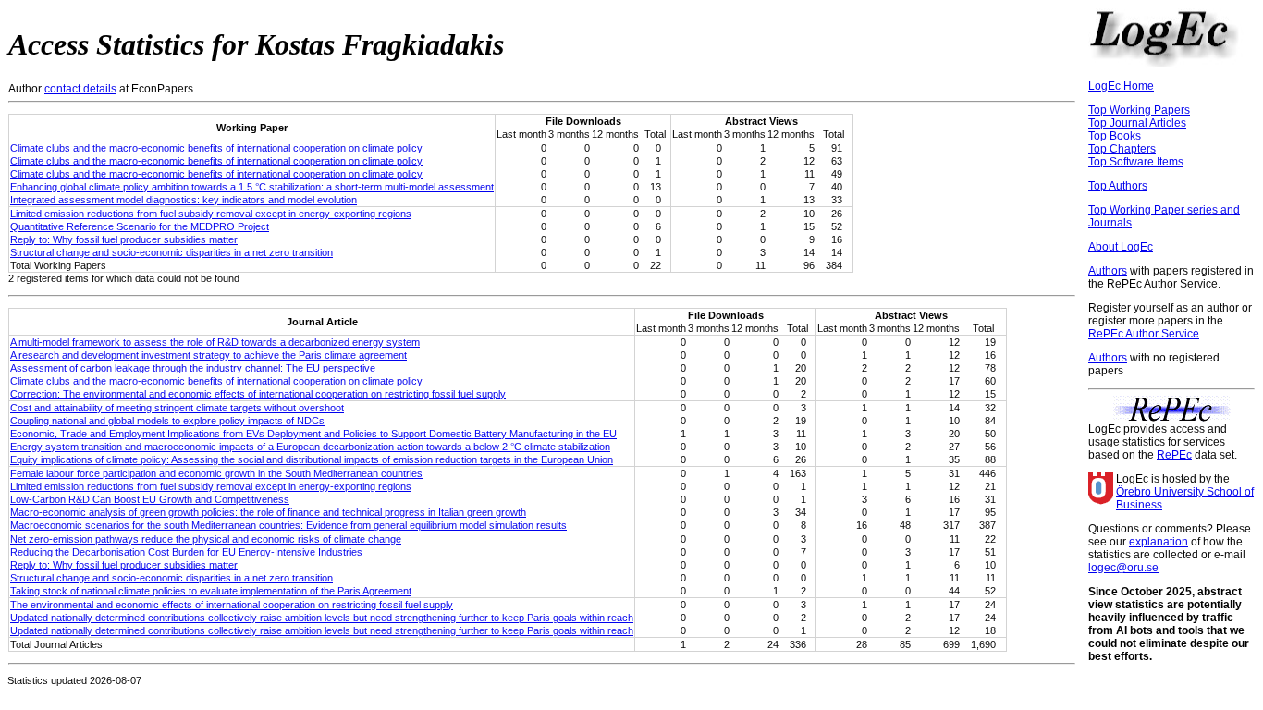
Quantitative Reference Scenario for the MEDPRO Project (139, 226)
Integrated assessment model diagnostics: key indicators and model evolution (183, 199)
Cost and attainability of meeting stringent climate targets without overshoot (177, 407)
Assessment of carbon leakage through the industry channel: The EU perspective (192, 367)
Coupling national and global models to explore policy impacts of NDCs (167, 420)
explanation (1158, 541)
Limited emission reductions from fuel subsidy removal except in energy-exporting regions (210, 213)
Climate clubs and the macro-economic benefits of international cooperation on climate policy (216, 147)
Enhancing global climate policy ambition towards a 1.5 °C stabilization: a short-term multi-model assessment (252, 186)
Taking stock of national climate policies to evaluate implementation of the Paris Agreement (210, 590)
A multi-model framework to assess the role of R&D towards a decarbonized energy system (215, 342)
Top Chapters (1122, 148)
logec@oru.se (1123, 567)
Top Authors (1117, 185)
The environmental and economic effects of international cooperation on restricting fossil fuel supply (231, 604)
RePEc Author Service (1143, 333)
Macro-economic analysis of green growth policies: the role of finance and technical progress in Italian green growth (268, 512)
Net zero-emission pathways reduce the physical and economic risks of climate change (205, 539)
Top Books (1114, 135)
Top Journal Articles (1137, 122)
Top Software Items (1135, 161)
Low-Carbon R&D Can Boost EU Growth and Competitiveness (149, 499)
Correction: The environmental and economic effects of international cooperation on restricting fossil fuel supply (258, 393)
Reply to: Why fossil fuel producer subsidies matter (124, 239)
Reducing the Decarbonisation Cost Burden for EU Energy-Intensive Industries (186, 551)
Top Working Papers (1139, 110)
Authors (1107, 270)
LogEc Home (1121, 86)
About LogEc (1120, 246)
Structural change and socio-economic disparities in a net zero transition (171, 252)
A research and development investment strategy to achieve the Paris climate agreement (208, 355)
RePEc (1174, 454)
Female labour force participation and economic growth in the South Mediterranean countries (216, 473)
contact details (80, 88)
